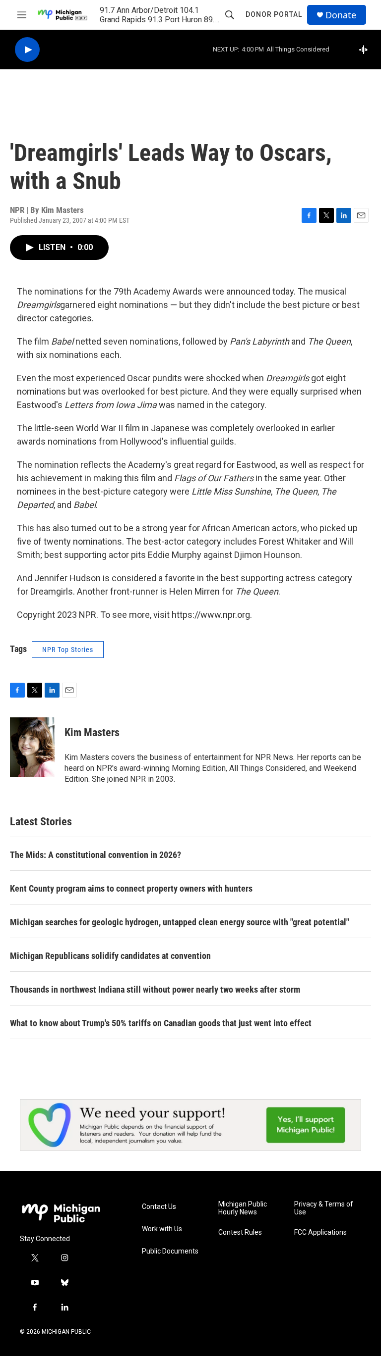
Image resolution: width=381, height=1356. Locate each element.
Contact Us (159, 1206)
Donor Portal (274, 14)
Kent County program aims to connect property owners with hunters (131, 888)
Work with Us (162, 1229)
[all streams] (366, 49)
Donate (340, 15)
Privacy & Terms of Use (323, 1208)
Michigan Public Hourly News (242, 1208)
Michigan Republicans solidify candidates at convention (110, 956)
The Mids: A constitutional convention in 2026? (95, 855)
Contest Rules (240, 1232)
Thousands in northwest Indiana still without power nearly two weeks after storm (155, 989)
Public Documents (170, 1251)
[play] (27, 49)
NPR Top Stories (67, 649)
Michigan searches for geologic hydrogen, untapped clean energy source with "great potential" (179, 922)
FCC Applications (320, 1232)
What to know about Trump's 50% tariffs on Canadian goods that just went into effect (161, 1023)
